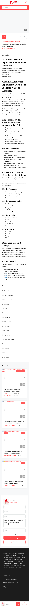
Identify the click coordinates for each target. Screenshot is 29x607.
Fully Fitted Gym (8, 322)
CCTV (5, 308)
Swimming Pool (8, 353)
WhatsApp (15, 542)
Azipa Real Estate (7, 553)
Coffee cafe (7, 317)
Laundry (6, 344)
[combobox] (14, 530)
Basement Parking (8, 300)
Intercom (6, 330)
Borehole (6, 304)
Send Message (14, 538)
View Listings (13, 502)
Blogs (4, 587)
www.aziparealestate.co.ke (18, 275)
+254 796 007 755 (13, 271)
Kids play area (7, 335)
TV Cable (6, 357)
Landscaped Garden (9, 339)
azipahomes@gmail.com (16, 273)
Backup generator (8, 295)
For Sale (17, 41)
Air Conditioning (8, 291)
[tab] (4, 37)
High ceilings (7, 326)
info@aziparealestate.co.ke (11, 582)
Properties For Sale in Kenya (9, 41)
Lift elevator (7, 348)
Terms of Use (22, 534)
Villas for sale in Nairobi (10, 571)
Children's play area (9, 313)
